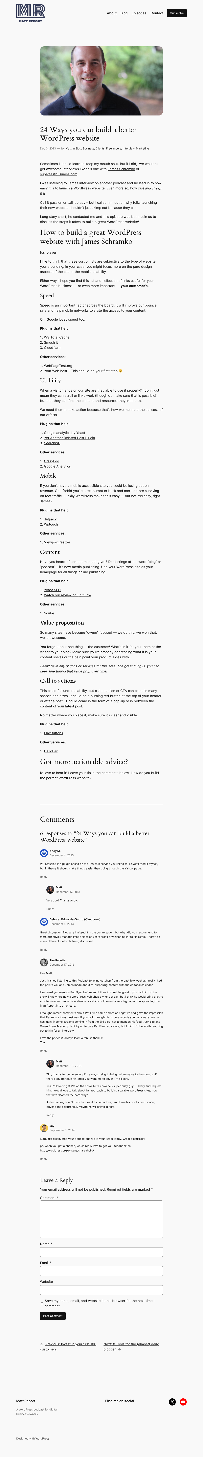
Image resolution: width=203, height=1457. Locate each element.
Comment (49, 1198)
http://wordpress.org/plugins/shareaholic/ (67, 1150)
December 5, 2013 (68, 891)
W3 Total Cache (56, 337)
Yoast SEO (52, 590)
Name (46, 1244)
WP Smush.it (48, 863)
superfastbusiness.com (58, 174)
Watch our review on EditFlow (67, 595)
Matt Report (25, 1401)
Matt (69, 148)
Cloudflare (52, 348)
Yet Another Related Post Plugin (69, 438)
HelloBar (50, 751)
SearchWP (52, 443)
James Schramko (121, 169)
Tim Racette (57, 960)
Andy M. (55, 851)
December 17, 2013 (62, 964)
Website (46, 1282)
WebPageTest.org (58, 366)
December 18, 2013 (68, 1065)
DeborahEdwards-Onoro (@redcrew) (75, 919)
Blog (78, 148)
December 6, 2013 (62, 923)
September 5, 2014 (62, 1130)
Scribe (49, 613)
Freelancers (113, 148)
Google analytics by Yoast (64, 433)
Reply (43, 876)
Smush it (51, 342)
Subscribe (177, 13)
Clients (100, 148)
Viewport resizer (57, 542)
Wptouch (51, 524)
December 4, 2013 (62, 855)
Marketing (142, 148)
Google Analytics (57, 466)
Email (45, 1263)
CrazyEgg (51, 461)
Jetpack (50, 519)
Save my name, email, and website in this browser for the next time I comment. (99, 1303)
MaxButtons (53, 733)
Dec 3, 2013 (48, 148)
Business (88, 148)
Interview (128, 148)
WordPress (42, 1438)
